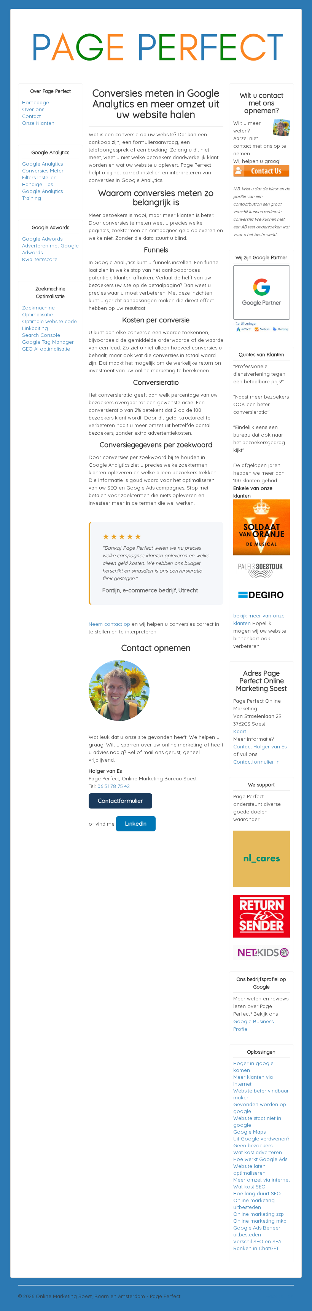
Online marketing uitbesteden (254, 1203)
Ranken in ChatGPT (256, 1248)
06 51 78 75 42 (113, 786)
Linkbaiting (35, 328)
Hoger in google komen (253, 1066)
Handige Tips (37, 184)
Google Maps (249, 1132)
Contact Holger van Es (260, 746)
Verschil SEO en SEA (257, 1241)
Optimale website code (49, 321)
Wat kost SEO (249, 1186)
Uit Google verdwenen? (261, 1139)
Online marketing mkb (260, 1221)
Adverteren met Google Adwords (50, 248)
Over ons (33, 109)
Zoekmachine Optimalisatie (38, 311)
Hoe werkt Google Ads (260, 1159)
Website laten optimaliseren (249, 1169)
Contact (31, 116)
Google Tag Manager (48, 342)
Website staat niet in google (257, 1121)
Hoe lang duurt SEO (257, 1193)
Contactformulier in (256, 762)
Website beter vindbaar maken (261, 1094)
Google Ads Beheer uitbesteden (256, 1231)
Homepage (35, 102)
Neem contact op (109, 624)
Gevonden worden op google (259, 1107)
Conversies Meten (43, 170)
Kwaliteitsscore (39, 259)
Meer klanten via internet (253, 1080)
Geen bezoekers (252, 1145)
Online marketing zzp (258, 1214)
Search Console (41, 335)
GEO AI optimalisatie (46, 349)
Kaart (239, 731)
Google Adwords (42, 239)
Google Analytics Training (42, 194)
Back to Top (280, 1296)
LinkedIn (135, 823)
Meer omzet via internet (261, 1180)
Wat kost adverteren (257, 1152)
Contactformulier (120, 800)
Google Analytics (42, 164)
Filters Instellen (39, 177)
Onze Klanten (38, 123)
